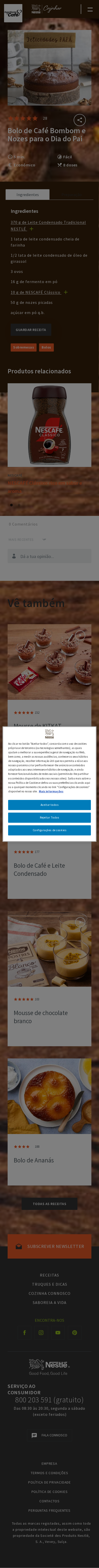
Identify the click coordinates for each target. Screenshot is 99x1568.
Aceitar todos (49, 804)
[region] (50, 784)
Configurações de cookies (50, 830)
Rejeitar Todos (49, 817)
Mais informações (51, 791)
